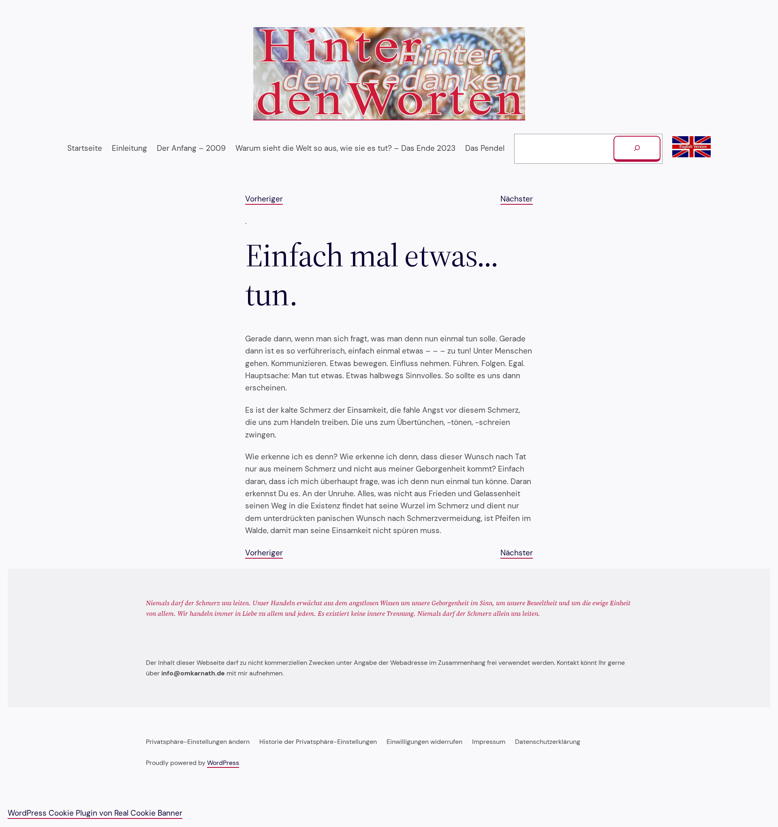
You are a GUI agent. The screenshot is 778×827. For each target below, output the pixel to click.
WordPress (223, 762)
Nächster (516, 199)
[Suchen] (636, 149)
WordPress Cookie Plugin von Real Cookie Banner (95, 813)
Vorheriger (264, 199)
